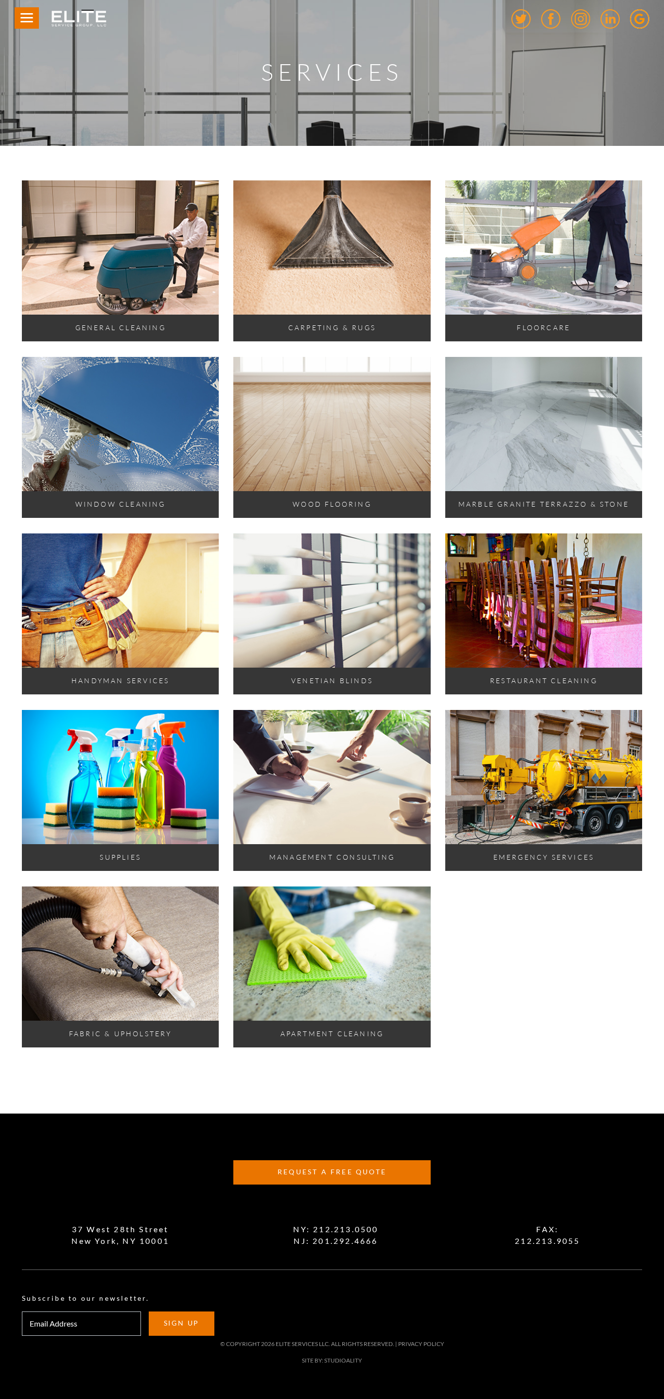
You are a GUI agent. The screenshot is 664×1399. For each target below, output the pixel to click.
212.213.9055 (547, 1241)
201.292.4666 (345, 1241)
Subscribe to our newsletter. (86, 1298)
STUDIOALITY (343, 1360)
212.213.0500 (345, 1229)
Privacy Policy (421, 1344)
